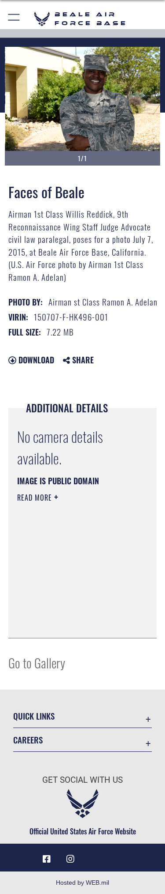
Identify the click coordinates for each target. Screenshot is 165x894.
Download (35, 360)
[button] (14, 19)
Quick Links (34, 715)
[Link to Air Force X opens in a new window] (118, 855)
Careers (28, 739)
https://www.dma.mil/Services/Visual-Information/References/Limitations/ (70, 609)
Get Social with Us (82, 780)
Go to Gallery (36, 662)
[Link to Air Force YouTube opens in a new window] (94, 855)
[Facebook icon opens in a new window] (46, 859)
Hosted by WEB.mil (82, 882)
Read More (35, 497)
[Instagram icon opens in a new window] (70, 859)
